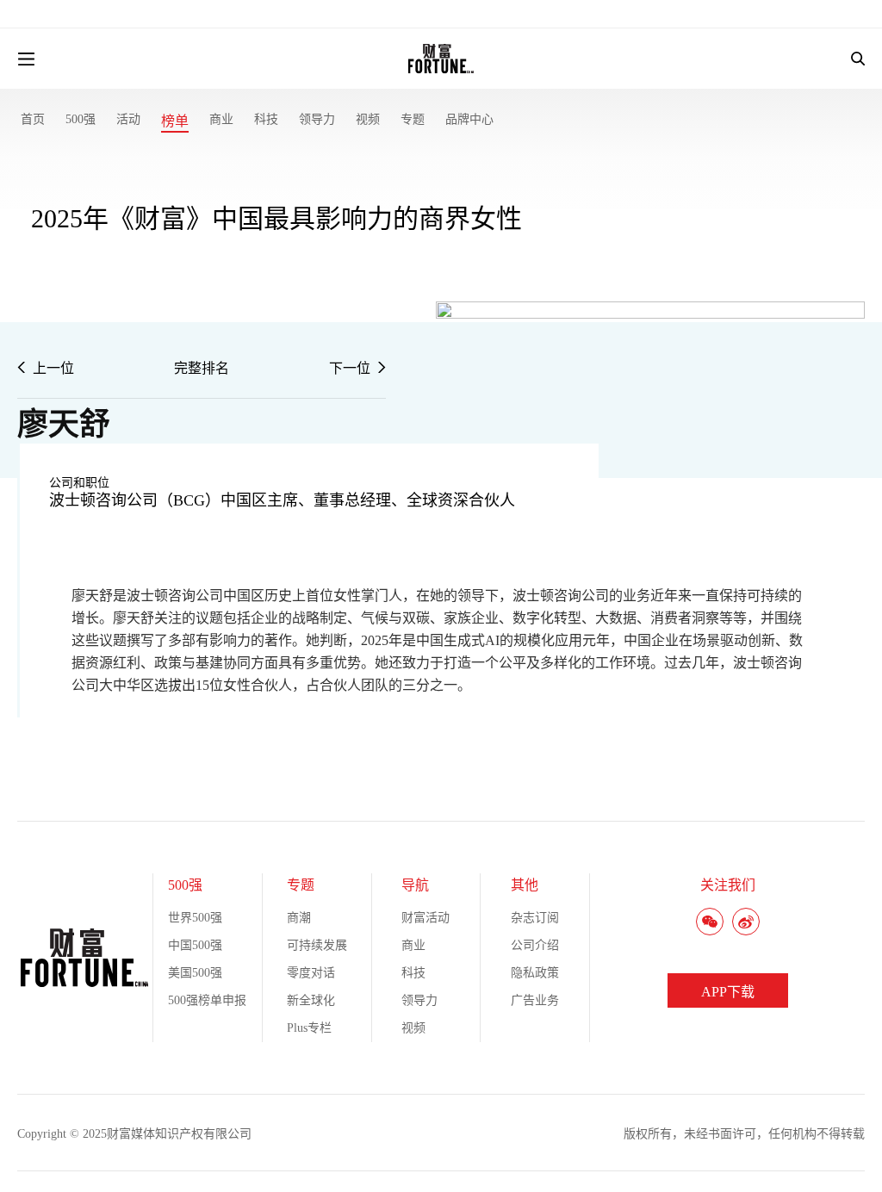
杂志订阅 (535, 917)
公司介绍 (535, 945)
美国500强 (195, 972)
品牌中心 (469, 119)
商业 (221, 119)
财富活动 (425, 917)
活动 (128, 119)
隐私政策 (535, 972)
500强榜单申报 (207, 1000)
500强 (80, 119)
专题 (413, 119)
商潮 (299, 917)
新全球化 (311, 1000)
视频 (368, 119)
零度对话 (311, 972)
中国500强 (195, 945)
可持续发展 (317, 945)
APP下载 (728, 991)
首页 (33, 119)
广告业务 (535, 1000)
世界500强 (195, 917)
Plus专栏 (309, 1027)
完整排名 (201, 368)
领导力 (317, 119)
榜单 (175, 121)
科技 (266, 119)
